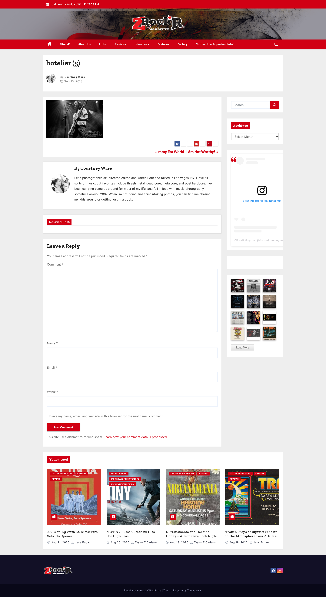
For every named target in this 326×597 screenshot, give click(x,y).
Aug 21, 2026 (60, 542)
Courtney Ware (75, 77)
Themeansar (194, 590)
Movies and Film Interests (125, 479)
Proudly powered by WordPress (143, 590)
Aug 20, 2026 (120, 542)
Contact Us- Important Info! (215, 44)
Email (52, 367)
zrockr (264, 240)
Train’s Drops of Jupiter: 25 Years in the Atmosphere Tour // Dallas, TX (251, 536)
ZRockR (65, 44)
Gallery (183, 44)
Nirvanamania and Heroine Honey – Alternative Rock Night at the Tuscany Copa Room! (192, 536)
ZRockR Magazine (245, 240)
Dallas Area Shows (62, 473)
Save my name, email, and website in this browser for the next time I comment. (106, 416)
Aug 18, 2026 (179, 542)
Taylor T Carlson (145, 542)
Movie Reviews (119, 473)
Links (103, 44)
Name (52, 343)
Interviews (142, 44)
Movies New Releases (122, 484)
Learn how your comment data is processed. (136, 437)
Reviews (120, 44)
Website (52, 392)
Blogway (178, 590)
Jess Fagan (82, 542)
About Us (84, 44)
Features (163, 44)
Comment (55, 264)
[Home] (49, 44)
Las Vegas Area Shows (183, 473)
